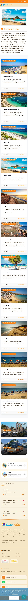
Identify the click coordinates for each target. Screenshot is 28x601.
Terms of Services (6, 556)
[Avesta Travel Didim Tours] (14, 561)
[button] (3, 1)
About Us (4, 554)
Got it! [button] (14, 598)
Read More (21, 88)
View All (3, 485)
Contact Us (17, 556)
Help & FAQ (18, 554)
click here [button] (15, 594)
